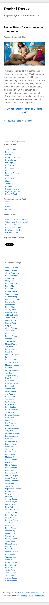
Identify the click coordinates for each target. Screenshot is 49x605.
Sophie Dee (10, 449)
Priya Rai (9, 507)
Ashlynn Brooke (11, 315)
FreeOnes (9, 207)
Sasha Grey (10, 570)
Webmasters (39, 595)
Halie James (10, 289)
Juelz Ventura (10, 341)
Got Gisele (9, 536)
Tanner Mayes (11, 502)
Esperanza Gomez (13, 489)
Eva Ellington (10, 302)
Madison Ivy (10, 531)
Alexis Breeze (10, 560)
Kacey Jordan (11, 515)
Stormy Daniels (11, 362)
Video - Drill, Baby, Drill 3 (15, 219)
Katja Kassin (10, 554)
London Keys (10, 444)
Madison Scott (11, 457)
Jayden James (11, 578)
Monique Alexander (13, 552)
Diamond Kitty (11, 468)
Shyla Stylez (10, 412)
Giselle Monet (11, 581)
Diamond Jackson (12, 283)
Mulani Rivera (11, 544)
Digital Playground (12, 157)
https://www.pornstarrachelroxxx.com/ (29, 593)
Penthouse (9, 168)
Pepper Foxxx (11, 336)
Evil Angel (9, 163)
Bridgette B (9, 386)
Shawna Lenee (11, 399)
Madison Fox (10, 320)
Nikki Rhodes (10, 378)
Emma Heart (10, 565)
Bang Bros (9, 178)
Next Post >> (28, 121)
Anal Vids (9, 170)
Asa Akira (9, 523)
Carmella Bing (11, 297)
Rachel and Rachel (13, 225)
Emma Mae (10, 307)
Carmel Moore (11, 291)
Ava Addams (10, 394)
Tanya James (10, 541)
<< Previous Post (12, 121)
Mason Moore (11, 344)
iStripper (8, 181)
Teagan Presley (11, 375)
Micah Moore (10, 391)
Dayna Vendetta (11, 473)
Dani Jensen (10, 525)
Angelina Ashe (11, 546)
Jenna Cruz (10, 318)
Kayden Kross (11, 562)
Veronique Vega (11, 294)
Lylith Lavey (10, 402)
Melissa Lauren (11, 268)
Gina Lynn (9, 494)
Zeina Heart (10, 483)
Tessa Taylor (10, 549)
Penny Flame (10, 528)
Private (8, 155)
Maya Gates (10, 304)
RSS (31, 595)
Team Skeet (10, 184)
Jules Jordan (10, 149)
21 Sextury (9, 165)
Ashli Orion (9, 425)
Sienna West (10, 323)
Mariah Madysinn (12, 354)
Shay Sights (10, 517)
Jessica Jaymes (11, 499)
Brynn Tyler (10, 333)
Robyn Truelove (11, 410)
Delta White (10, 454)
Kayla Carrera (11, 441)
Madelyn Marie (11, 339)
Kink (7, 176)
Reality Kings (10, 160)
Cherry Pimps (10, 186)
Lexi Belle (9, 352)
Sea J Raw (9, 575)
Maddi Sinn (10, 420)
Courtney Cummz (12, 428)
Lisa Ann (8, 496)
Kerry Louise (10, 407)
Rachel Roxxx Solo (13, 227)
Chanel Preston (11, 491)
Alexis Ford (10, 446)
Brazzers (9, 152)
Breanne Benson (12, 312)
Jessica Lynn (10, 573)
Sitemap (24, 595)
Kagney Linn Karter (13, 299)
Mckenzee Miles (12, 370)
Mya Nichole (10, 533)
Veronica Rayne (11, 475)
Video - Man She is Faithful (16, 222)
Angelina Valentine (13, 510)
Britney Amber (11, 539)
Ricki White (9, 418)
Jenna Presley (11, 478)
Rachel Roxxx (17, 9)
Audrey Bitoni (10, 310)
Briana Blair (10, 286)
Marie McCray (11, 465)
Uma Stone (10, 439)
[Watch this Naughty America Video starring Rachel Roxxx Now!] (24, 53)
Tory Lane (9, 373)
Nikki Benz (9, 381)
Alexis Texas (10, 462)
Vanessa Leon (11, 557)
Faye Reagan (10, 404)
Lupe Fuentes (11, 270)
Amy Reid (9, 431)
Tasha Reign (10, 486)
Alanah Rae (10, 389)
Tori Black (9, 347)
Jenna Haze (10, 278)
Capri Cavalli (10, 452)
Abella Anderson (12, 273)
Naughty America (12, 189)
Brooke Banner (11, 349)
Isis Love (9, 357)
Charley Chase (11, 368)
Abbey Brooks (11, 328)
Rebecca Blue (11, 360)
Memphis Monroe (12, 481)
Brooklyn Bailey (11, 520)
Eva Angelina (10, 423)
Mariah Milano (11, 504)
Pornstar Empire (12, 173)
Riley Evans (10, 325)
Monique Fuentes (12, 433)
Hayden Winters (11, 275)
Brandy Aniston (11, 436)
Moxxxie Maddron (12, 365)
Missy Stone (10, 281)
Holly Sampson (11, 383)
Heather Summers (12, 415)
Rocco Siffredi (11, 194)
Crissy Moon (10, 470)
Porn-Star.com (11, 209)
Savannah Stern (12, 512)
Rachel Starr (10, 396)
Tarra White (10, 331)
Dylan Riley (10, 567)
